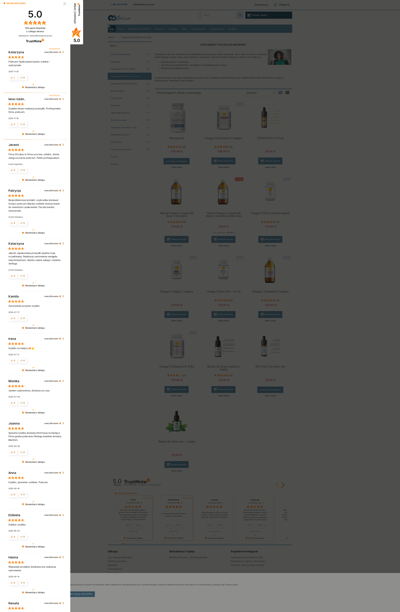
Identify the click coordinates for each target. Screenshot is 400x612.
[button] (4, 3)
